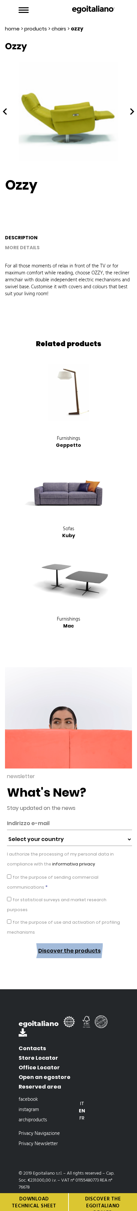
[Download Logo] (23, 1034)
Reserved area (40, 1087)
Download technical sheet (34, 1202)
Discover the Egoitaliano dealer (103, 1203)
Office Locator (39, 1067)
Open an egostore (44, 1077)
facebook (28, 1099)
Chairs (59, 28)
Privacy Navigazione (39, 1134)
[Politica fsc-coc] (87, 1025)
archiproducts (33, 1120)
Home (12, 28)
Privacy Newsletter (38, 1144)
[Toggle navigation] (24, 10)
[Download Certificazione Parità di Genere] (102, 1025)
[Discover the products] (69, 963)
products (35, 28)
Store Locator (38, 1058)
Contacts (32, 1048)
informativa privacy (73, 864)
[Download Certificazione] (70, 1025)
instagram (29, 1110)
